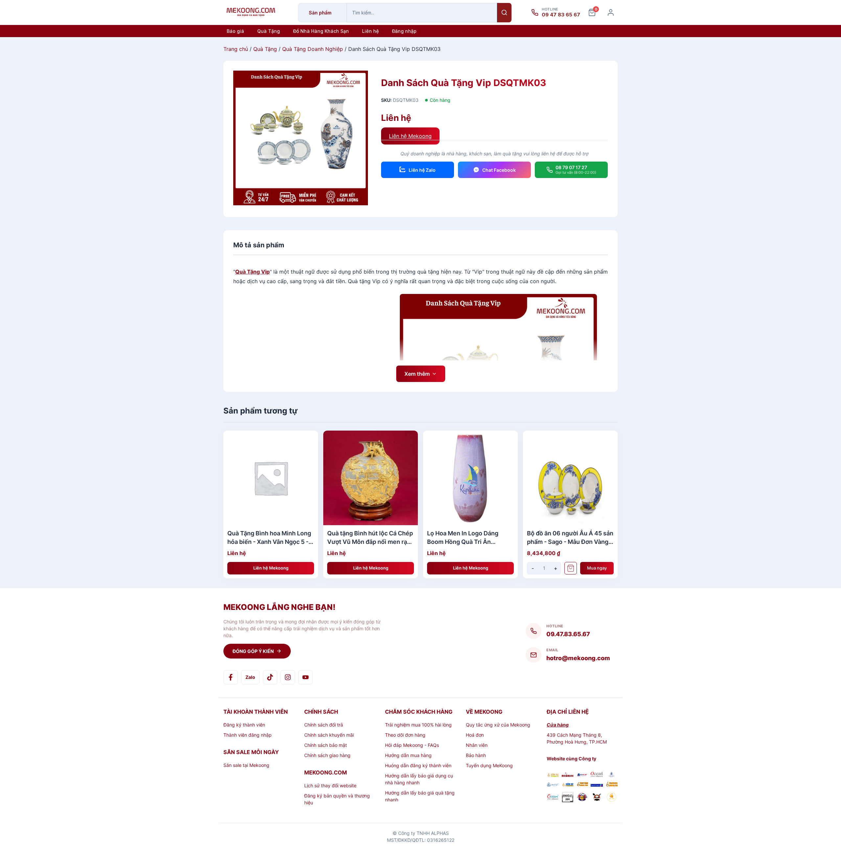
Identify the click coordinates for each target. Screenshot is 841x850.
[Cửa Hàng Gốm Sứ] (611, 784)
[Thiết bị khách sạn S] (597, 798)
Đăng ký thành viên (244, 724)
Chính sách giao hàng (327, 755)
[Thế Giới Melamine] (567, 775)
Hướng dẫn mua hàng (408, 755)
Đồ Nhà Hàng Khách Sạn (321, 31)
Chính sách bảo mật (325, 745)
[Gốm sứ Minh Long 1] (553, 784)
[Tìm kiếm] (504, 12)
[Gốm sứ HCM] (567, 784)
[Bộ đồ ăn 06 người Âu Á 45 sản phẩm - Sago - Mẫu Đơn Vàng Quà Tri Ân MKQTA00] (570, 478)
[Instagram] (288, 677)
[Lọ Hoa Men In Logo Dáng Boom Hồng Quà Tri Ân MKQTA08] (470, 478)
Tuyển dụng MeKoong (489, 765)
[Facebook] (230, 677)
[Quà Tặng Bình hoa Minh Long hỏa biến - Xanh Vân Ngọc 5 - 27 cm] (270, 478)
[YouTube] (305, 677)
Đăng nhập (404, 31)
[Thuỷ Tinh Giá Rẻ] (582, 784)
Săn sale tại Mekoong (246, 765)
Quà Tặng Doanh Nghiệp (312, 49)
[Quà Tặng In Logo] (611, 798)
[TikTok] (270, 677)
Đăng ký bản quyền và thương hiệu (337, 799)
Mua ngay (597, 567)
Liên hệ (370, 31)
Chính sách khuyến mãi (329, 735)
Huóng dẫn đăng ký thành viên (418, 765)
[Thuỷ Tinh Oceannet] (597, 775)
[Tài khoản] (611, 12)
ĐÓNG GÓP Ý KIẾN (253, 651)
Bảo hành (476, 755)
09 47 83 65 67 (561, 15)
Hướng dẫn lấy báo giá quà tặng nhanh (420, 796)
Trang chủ (235, 49)
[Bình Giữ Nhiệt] (582, 775)
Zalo (250, 677)
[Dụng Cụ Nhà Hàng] (582, 798)
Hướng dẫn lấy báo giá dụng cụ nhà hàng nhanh (419, 779)
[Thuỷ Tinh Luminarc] (597, 784)
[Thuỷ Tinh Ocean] (553, 798)
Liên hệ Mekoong (410, 136)
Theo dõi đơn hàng (405, 735)
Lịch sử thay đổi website (330, 785)
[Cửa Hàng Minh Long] (611, 775)
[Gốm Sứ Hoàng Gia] (553, 775)
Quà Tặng (268, 31)
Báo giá (235, 31)
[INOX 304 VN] (567, 798)
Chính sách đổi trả (323, 724)
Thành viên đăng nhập (247, 735)
